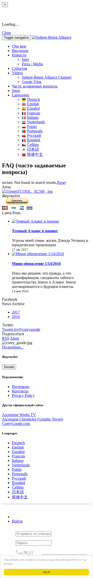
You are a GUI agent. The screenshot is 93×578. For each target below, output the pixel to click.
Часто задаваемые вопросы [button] (35, 86)
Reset (61, 182)
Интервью (20, 387)
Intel (25, 59)
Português (35, 131)
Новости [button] (19, 55)
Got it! (46, 572)
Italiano (33, 117)
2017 (16, 312)
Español (33, 108)
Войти (17, 521)
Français (33, 113)
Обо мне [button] (19, 46)
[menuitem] (56, 59)
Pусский (34, 135)
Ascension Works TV (19, 415)
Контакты (20, 391)
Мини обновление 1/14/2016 (36, 264)
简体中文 (35, 154)
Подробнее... (13, 347)
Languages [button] (20, 95)
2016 (16, 317)
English (33, 104)
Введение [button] (20, 51)
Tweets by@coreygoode (21, 329)
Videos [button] (17, 73)
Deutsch (33, 99)
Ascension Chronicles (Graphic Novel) (32, 419)
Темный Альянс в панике (35, 231)
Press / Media (32, 64)
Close (6, 33)
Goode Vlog (31, 82)
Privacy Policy (23, 395)
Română (33, 140)
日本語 (33, 149)
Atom (14, 338)
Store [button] (16, 90)
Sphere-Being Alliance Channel (46, 77)
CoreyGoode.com (16, 423)
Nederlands (36, 122)
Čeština (33, 144)
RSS (5, 338)
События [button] (19, 68)
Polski (32, 126)
